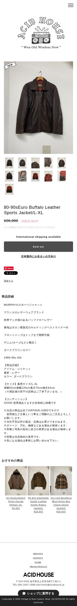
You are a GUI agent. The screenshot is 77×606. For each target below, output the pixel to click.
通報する (8, 281)
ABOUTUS (38, 554)
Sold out (38, 246)
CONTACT (38, 558)
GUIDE (38, 562)
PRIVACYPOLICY (38, 567)
